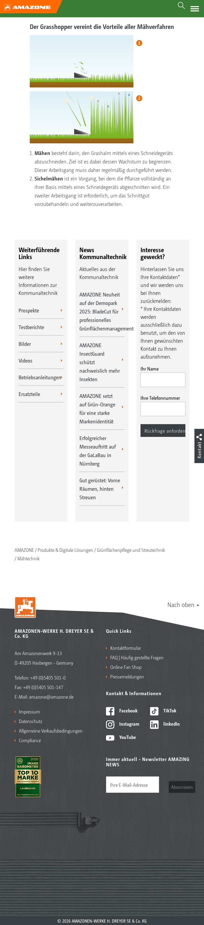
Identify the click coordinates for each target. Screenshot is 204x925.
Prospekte (29, 310)
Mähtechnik (28, 558)
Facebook (128, 710)
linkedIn (171, 723)
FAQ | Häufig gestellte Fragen (137, 657)
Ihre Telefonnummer (160, 397)
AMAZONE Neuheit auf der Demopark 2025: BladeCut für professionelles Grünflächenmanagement (101, 311)
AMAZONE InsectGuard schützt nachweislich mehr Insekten (99, 362)
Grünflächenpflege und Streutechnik (131, 549)
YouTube (127, 736)
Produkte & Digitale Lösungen (65, 549)
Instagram (128, 723)
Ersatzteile (29, 394)
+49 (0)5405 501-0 (48, 677)
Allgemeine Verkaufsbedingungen (51, 730)
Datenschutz (30, 721)
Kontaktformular (125, 647)
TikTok (169, 710)
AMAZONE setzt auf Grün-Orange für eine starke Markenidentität (97, 408)
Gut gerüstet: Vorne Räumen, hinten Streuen (99, 488)
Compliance (30, 740)
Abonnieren (182, 786)
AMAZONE (24, 549)
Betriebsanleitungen (40, 377)
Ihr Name (150, 368)
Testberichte (31, 327)
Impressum (29, 711)
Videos (25, 360)
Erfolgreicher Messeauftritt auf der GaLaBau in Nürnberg (97, 450)
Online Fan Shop (126, 666)
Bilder (25, 343)
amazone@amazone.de (51, 696)
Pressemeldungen (127, 676)
